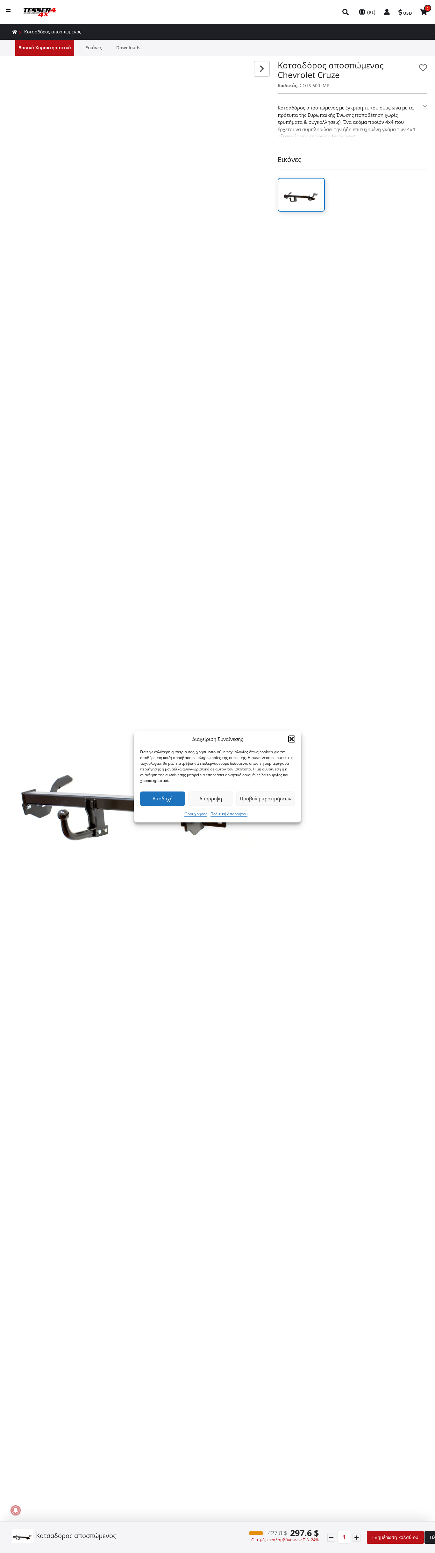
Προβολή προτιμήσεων (265, 798)
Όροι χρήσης (195, 814)
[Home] (14, 32)
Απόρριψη (210, 798)
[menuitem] (346, 12)
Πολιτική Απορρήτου (228, 814)
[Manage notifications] (16, 1510)
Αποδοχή (163, 798)
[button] (292, 739)
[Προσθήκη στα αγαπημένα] (423, 68)
